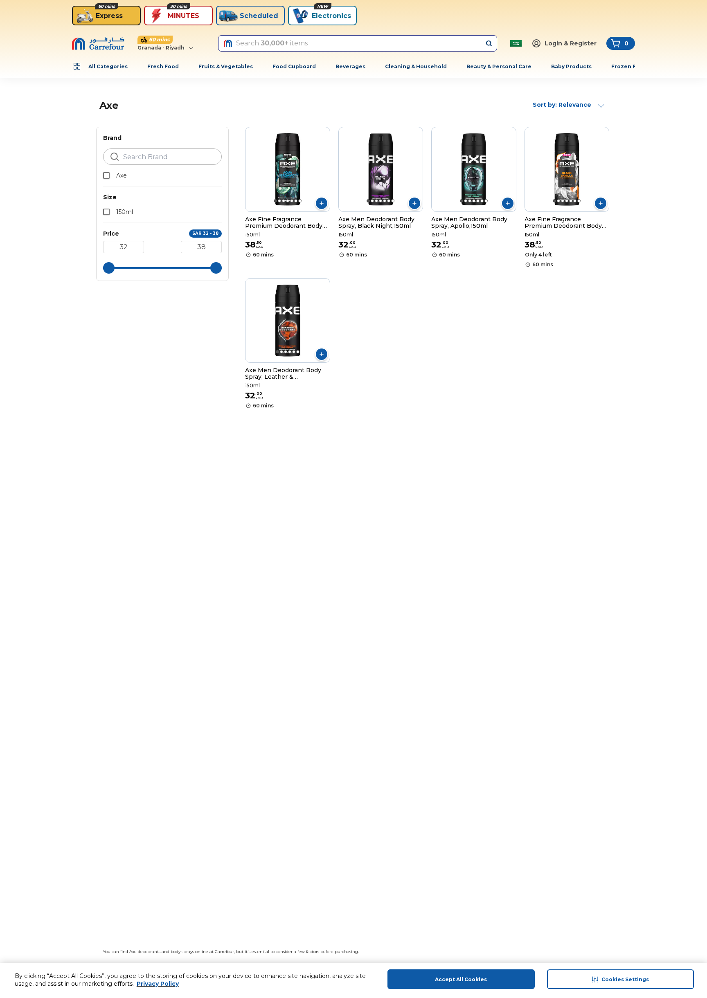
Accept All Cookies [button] (461, 979)
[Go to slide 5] (291, 200)
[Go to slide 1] (275, 200)
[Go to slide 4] (287, 200)
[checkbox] (106, 175)
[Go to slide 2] (279, 200)
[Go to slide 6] (295, 200)
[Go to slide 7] (300, 200)
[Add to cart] (321, 203)
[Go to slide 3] (283, 200)
